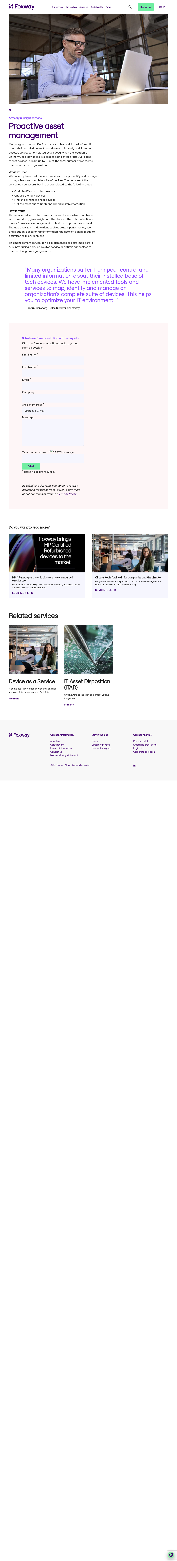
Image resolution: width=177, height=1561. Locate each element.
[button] (162, 7)
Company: (29, 392)
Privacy (68, 765)
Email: (26, 379)
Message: (28, 417)
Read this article (20, 593)
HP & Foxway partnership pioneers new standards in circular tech (43, 579)
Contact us (145, 7)
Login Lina (138, 748)
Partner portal (140, 741)
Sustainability (97, 7)
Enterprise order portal (145, 744)
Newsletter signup (101, 748)
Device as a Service (32, 681)
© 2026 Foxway (56, 765)
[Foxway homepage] (21, 7)
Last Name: (30, 367)
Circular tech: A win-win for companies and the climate (128, 577)
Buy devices (71, 7)
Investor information (61, 748)
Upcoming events (101, 744)
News (108, 7)
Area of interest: (33, 404)
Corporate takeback (144, 751)
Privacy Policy (67, 493)
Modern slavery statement (64, 755)
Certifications (57, 744)
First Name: (30, 354)
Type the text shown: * (36, 452)
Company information (81, 765)
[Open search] (130, 7)
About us (84, 7)
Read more (14, 698)
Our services (57, 7)
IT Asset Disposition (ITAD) (87, 684)
